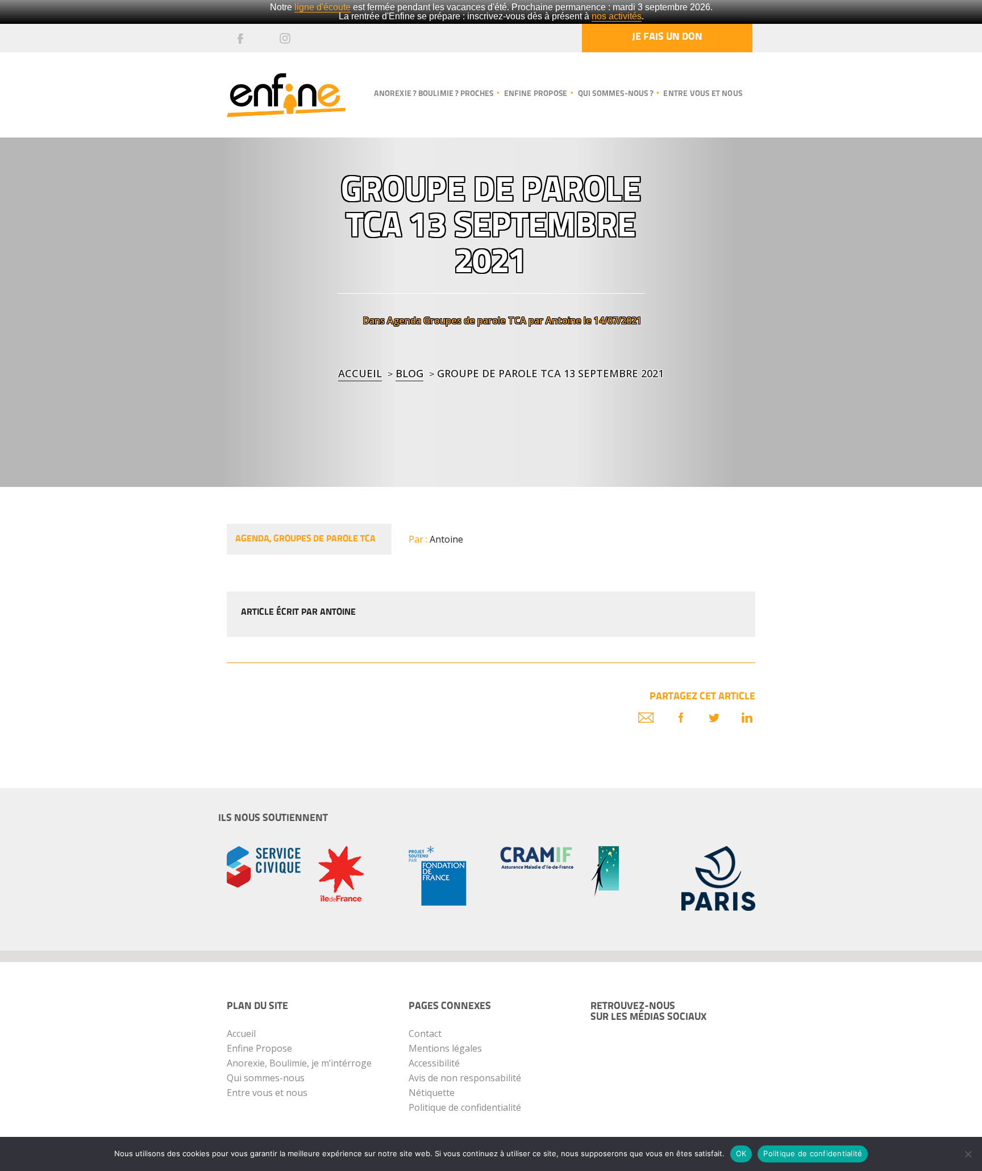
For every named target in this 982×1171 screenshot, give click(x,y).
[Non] (967, 1154)
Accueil (360, 373)
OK (741, 1153)
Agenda (404, 320)
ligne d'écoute (322, 7)
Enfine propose (535, 94)
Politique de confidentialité (465, 1107)
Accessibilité (434, 1063)
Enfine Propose (259, 1048)
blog (409, 373)
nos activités (617, 16)
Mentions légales (445, 1048)
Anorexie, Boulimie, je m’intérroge (299, 1063)
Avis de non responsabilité (465, 1078)
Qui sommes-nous (266, 1078)
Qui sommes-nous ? (615, 94)
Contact (425, 1033)
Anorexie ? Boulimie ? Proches (433, 94)
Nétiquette (432, 1092)
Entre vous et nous (702, 94)
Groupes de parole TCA (474, 320)
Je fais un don (667, 37)
